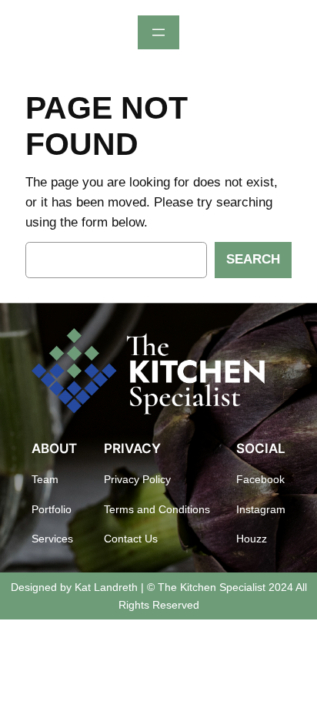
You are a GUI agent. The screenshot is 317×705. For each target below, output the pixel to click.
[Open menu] (158, 32)
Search (253, 259)
